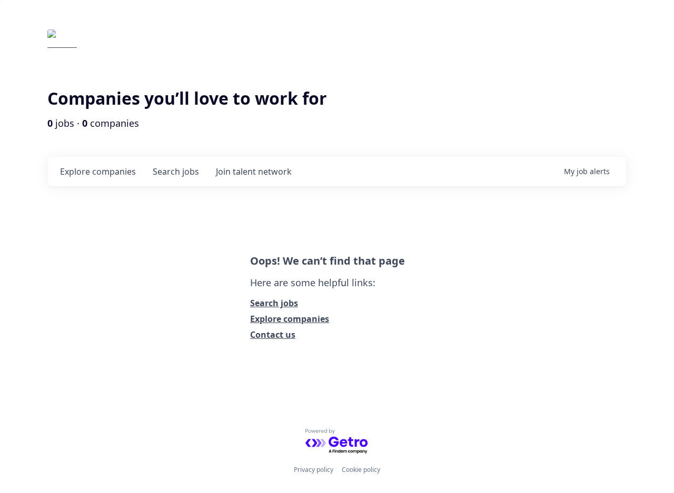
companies (98, 171)
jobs (176, 171)
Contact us (272, 334)
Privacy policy (313, 469)
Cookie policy (361, 469)
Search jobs (274, 303)
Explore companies (289, 319)
